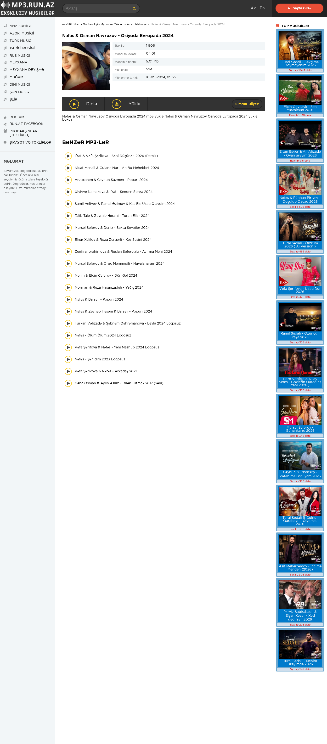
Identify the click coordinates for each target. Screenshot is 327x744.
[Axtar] (134, 8)
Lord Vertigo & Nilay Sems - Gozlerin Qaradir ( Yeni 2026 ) (300, 382)
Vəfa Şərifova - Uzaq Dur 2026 (300, 290)
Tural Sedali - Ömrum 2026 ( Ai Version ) (300, 245)
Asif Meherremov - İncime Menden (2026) (300, 568)
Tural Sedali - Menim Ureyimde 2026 (300, 663)
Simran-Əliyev (247, 104)
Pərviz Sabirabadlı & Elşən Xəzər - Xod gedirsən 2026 (300, 615)
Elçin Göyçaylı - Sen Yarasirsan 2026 (300, 109)
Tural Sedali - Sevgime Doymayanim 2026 (300, 64)
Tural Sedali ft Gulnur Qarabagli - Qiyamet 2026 (300, 521)
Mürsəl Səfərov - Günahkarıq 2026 (300, 429)
